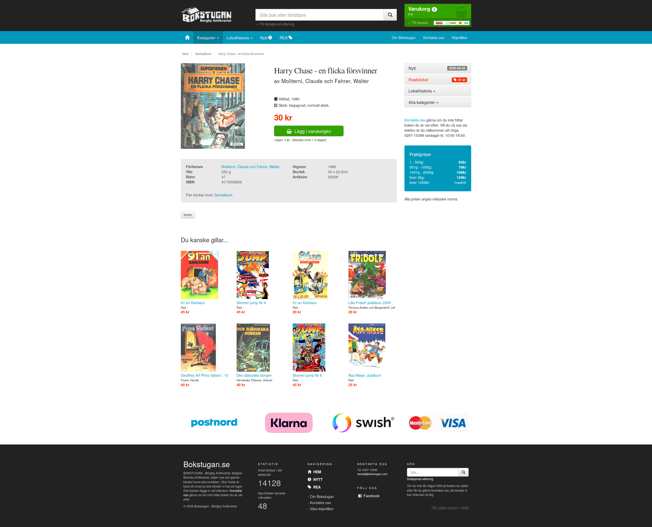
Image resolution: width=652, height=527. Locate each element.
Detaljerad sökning (420, 479)
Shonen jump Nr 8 (307, 375)
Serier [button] (188, 214)
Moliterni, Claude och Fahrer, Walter (251, 166)
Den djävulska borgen (254, 375)
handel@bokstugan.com (372, 474)
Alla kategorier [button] (422, 102)
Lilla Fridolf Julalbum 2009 (369, 302)
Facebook (370, 495)
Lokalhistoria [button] (421, 91)
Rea (316, 487)
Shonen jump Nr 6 (251, 302)
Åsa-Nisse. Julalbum (364, 375)
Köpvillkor (459, 37)
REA (284, 37)
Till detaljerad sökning (276, 23)
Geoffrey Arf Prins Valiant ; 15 (204, 375)
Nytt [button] (437, 68)
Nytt (264, 37)
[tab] (438, 68)
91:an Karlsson (193, 302)
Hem (185, 53)
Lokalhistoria (238, 37)
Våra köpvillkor (322, 508)
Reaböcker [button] (437, 79)
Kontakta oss (433, 37)
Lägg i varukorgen (311, 131)
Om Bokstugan (404, 37)
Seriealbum (203, 53)
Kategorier (206, 37)
